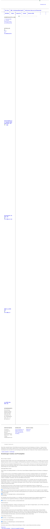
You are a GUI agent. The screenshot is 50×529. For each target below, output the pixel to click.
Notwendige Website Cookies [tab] (6, 468)
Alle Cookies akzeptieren (6, 528)
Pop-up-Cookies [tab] (4, 495)
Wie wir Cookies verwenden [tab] (6, 458)
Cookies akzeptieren (5, 451)
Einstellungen (12, 451)
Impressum (28, 430)
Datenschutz (28, 429)
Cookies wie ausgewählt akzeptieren (17, 528)
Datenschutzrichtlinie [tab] (5, 523)
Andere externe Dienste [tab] (5, 507)
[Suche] (43, 13)
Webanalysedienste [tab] (4, 502)
